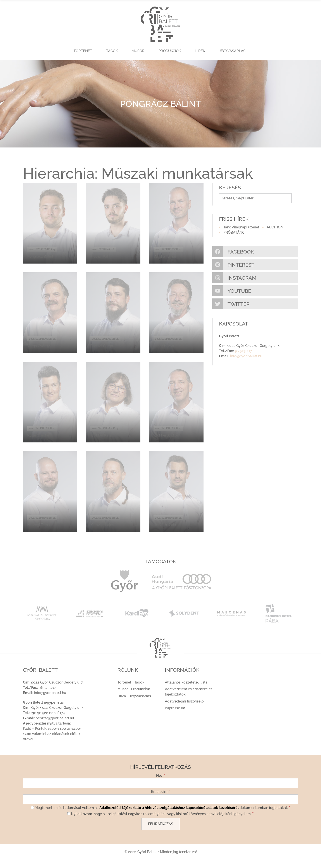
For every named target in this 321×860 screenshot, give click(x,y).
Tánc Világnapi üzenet (241, 227)
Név (160, 775)
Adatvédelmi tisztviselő (184, 701)
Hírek (200, 51)
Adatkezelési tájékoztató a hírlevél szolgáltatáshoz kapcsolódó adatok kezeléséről (169, 808)
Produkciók (170, 51)
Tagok (112, 51)
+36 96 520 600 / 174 (48, 713)
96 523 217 (243, 351)
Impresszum (175, 708)
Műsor (138, 51)
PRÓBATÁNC (234, 232)
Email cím (160, 791)
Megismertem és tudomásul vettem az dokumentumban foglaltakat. (162, 807)
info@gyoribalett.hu (246, 356)
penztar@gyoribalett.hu (55, 718)
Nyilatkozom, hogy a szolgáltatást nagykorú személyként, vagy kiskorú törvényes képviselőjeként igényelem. (162, 813)
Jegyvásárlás (232, 51)
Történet (83, 51)
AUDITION (275, 227)
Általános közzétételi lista (186, 682)
